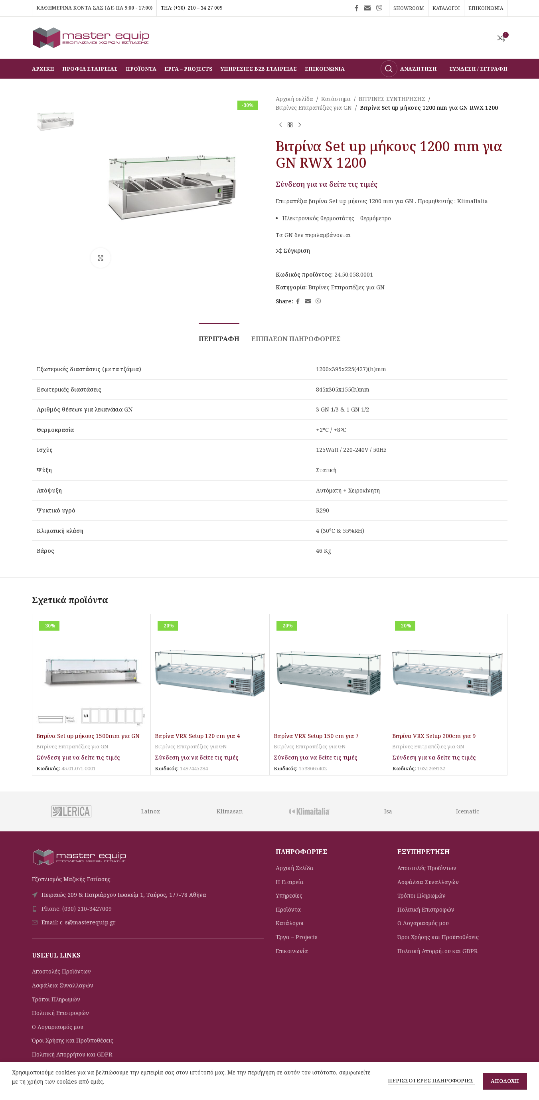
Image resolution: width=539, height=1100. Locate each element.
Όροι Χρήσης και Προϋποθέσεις (72, 1040)
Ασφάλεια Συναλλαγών (62, 985)
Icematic (467, 811)
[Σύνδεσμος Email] (367, 8)
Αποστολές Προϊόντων (61, 971)
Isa (388, 811)
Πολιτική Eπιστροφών (60, 1013)
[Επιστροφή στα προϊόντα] (290, 125)
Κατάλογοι (290, 923)
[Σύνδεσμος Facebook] (356, 8)
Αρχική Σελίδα (295, 868)
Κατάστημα (336, 99)
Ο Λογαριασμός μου (57, 1027)
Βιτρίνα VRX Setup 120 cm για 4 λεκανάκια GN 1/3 (197, 740)
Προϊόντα (288, 909)
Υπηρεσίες (289, 895)
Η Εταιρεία (290, 882)
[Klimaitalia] (309, 811)
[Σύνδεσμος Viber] (379, 8)
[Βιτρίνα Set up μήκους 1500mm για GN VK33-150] (91, 673)
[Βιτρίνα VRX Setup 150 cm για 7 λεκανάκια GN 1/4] (329, 673)
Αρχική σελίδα (294, 99)
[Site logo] (92, 37)
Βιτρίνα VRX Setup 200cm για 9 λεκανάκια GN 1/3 (434, 740)
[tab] (219, 335)
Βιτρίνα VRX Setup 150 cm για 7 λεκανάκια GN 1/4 (316, 740)
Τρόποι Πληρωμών (56, 999)
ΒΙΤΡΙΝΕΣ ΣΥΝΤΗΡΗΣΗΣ (392, 99)
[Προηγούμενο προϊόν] (280, 125)
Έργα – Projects (297, 937)
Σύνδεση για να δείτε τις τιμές (326, 184)
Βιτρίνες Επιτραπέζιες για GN (314, 107)
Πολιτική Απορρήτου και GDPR (72, 1054)
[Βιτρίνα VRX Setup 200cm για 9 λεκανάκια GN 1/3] (447, 673)
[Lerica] (71, 811)
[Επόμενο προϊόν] (299, 125)
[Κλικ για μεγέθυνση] (101, 258)
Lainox (150, 811)
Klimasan (230, 811)
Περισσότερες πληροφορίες (431, 1080)
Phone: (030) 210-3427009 (76, 908)
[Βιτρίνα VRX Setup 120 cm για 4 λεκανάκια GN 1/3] (210, 673)
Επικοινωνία (292, 951)
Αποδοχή (505, 1080)
